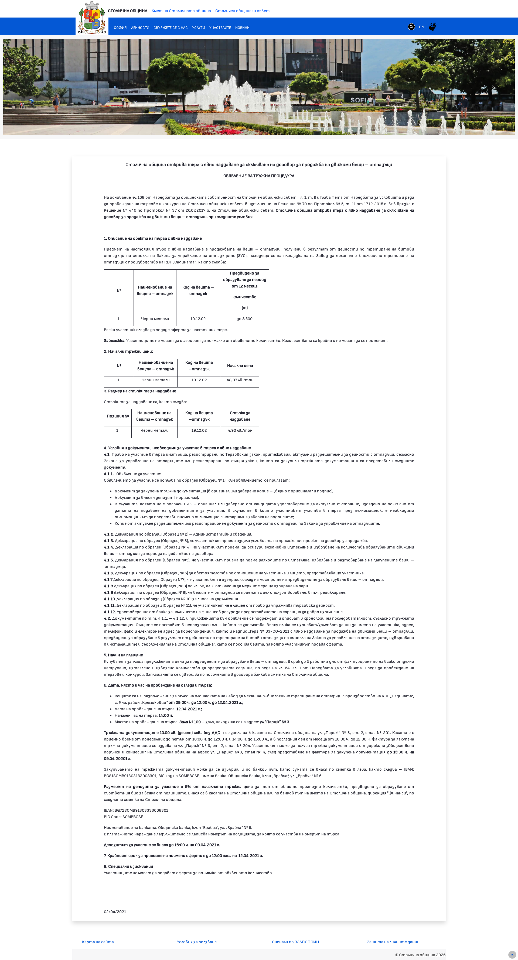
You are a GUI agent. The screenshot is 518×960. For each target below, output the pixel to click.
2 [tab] (459, 124)
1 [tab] (454, 124)
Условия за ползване (197, 941)
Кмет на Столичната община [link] (181, 10)
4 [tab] (470, 124)
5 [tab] (475, 124)
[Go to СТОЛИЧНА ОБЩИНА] (92, 17)
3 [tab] (465, 124)
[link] (411, 26)
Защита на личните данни (393, 941)
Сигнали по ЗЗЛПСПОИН (295, 941)
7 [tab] (486, 124)
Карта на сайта (98, 941)
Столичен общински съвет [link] (242, 10)
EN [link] (421, 26)
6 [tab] (481, 124)
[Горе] (512, 955)
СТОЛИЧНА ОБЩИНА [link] (127, 10)
